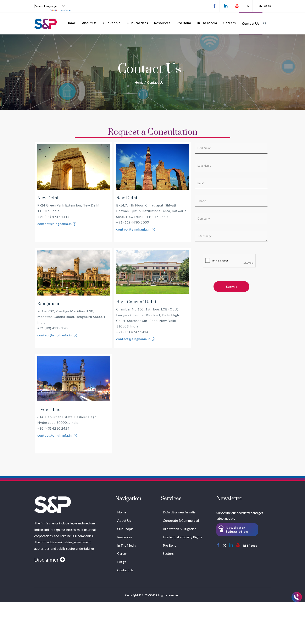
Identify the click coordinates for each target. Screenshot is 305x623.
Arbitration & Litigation (179, 529)
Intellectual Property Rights (182, 537)
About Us (89, 23)
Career (122, 553)
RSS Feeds (264, 5)
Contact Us (250, 23)
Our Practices (137, 23)
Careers (229, 23)
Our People (111, 23)
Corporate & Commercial (181, 520)
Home (71, 23)
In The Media (207, 23)
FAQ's (121, 562)
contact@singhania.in (54, 224)
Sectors (168, 553)
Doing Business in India (179, 512)
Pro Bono (184, 23)
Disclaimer (47, 559)
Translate (64, 10)
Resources (162, 23)
